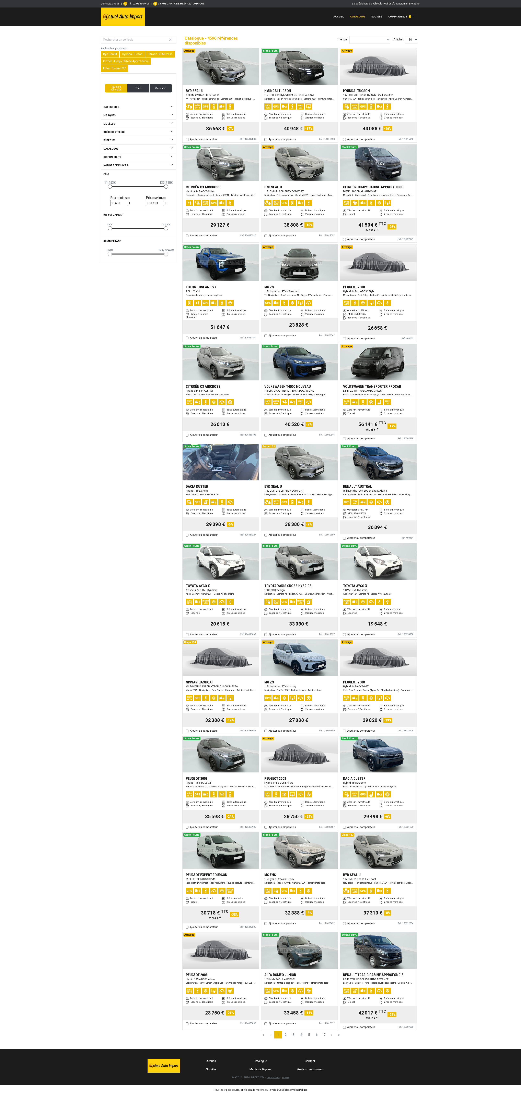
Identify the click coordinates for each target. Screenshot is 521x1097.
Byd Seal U (110, 54)
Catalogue (357, 16)
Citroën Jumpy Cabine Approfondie (126, 61)
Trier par (342, 39)
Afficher (398, 39)
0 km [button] (138, 88)
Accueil (338, 16)
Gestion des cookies (310, 1069)
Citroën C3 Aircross (160, 54)
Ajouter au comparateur (204, 139)
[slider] (110, 187)
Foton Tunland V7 (114, 68)
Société (376, 16)
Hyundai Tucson (132, 54)
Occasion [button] (160, 88)
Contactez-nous (110, 3)
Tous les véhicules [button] (116, 88)
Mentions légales (260, 1069)
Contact (310, 1061)
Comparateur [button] (399, 16)
